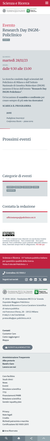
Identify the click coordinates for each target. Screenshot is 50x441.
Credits (6, 418)
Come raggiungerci (11, 337)
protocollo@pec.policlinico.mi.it (17, 318)
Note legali (7, 415)
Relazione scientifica (12, 399)
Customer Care (9, 334)
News (5, 382)
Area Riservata (10, 431)
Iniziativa (11, 190)
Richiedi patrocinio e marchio (16, 421)
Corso (35, 187)
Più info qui (40, 244)
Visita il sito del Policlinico (14, 264)
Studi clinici (8, 379)
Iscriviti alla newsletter (18, 347)
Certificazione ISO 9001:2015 (16, 424)
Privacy (6, 411)
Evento (6, 40)
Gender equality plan (12, 402)
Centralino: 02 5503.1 (15, 273)
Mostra (18, 187)
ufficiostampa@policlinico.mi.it (21, 217)
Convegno (27, 187)
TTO (4, 392)
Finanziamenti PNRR (12, 395)
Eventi (5, 386)
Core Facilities (9, 376)
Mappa (6, 340)
